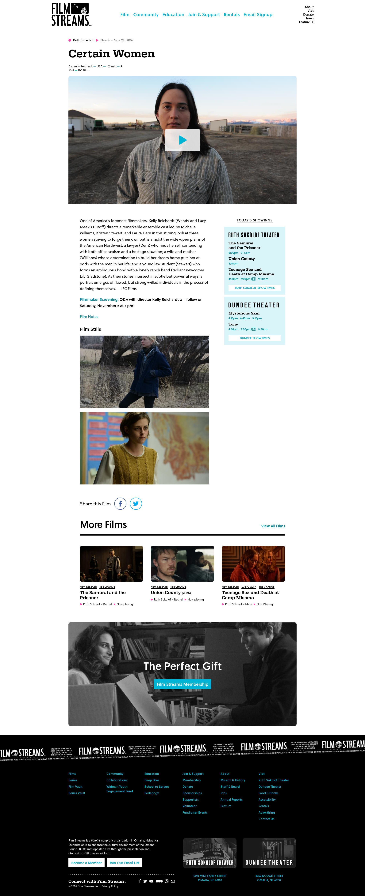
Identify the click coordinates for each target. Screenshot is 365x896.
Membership (191, 780)
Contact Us (266, 819)
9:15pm (245, 252)
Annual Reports (232, 799)
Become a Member (86, 862)
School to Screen (156, 786)
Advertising (267, 812)
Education (173, 14)
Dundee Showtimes (255, 338)
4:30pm (233, 279)
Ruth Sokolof (83, 40)
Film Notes (89, 316)
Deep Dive (151, 780)
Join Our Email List (125, 862)
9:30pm (263, 279)
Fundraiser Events (195, 812)
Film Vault (75, 786)
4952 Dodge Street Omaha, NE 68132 (269, 878)
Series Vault (76, 793)
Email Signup (258, 14)
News (310, 18)
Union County (242, 258)
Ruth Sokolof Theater (274, 780)
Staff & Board (230, 786)
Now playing (125, 604)
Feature (226, 806)
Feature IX (306, 22)
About (309, 7)
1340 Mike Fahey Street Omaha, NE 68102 (209, 878)
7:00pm (246, 279)
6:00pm (234, 252)
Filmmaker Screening (99, 299)
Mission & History (233, 780)
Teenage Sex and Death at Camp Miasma (251, 272)
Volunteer (189, 806)
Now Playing (265, 604)
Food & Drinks (268, 793)
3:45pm (233, 263)
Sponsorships (192, 793)
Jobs (224, 793)
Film (124, 14)
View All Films (273, 526)
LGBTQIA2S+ (248, 586)
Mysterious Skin (244, 313)
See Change (107, 586)
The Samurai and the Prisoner (244, 245)
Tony (233, 324)
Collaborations (116, 780)
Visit (311, 10)
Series (72, 780)
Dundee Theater (270, 786)
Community (146, 14)
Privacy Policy (110, 886)
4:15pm (233, 318)
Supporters (190, 799)
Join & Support (204, 14)
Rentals (232, 14)
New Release (88, 586)
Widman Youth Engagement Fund (119, 788)
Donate (308, 14)
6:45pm (245, 318)
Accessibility (267, 799)
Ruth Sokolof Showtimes (255, 288)
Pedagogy (151, 793)
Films (72, 773)
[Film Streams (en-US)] (72, 14)
